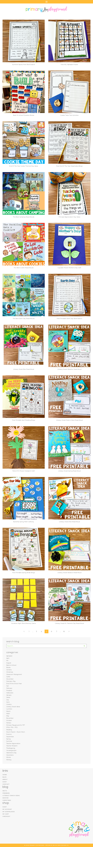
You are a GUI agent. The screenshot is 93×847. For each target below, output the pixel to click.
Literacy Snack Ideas (13, 706)
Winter (8, 757)
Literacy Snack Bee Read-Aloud (23, 369)
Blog (5, 777)
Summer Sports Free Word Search (23, 64)
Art (7, 660)
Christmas (9, 672)
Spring (8, 739)
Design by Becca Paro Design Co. (57, 845)
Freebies (9, 690)
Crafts (8, 677)
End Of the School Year (14, 683)
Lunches (9, 709)
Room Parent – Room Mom (15, 732)
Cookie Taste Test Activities (69, 115)
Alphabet (9, 656)
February (9, 688)
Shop (5, 781)
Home (5, 774)
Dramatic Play (11, 681)
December (10, 679)
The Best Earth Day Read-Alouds (24, 318)
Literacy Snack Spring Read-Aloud (69, 471)
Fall (7, 686)
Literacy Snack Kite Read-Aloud (69, 522)
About (5, 779)
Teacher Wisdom (12, 746)
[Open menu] (46, 1)
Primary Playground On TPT (15, 725)
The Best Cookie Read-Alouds (23, 268)
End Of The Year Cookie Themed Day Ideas (23, 166)
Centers (9, 670)
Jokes (8, 697)
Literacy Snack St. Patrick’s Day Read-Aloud (69, 623)
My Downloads (9, 811)
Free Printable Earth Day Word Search (69, 318)
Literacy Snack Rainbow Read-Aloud (69, 572)
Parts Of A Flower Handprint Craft (23, 471)
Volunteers (9, 755)
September (10, 736)
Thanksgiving (10, 748)
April (7, 658)
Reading (9, 730)
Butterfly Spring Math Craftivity (23, 522)
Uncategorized (11, 750)
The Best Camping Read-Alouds (23, 217)
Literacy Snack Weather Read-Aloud (69, 369)
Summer (9, 741)
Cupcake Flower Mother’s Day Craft (69, 268)
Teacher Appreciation (13, 743)
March (8, 711)
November (10, 718)
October (9, 720)
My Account (7, 809)
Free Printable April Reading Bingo (23, 420)
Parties (8, 723)
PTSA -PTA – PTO (12, 727)
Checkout (6, 816)
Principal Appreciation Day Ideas (69, 217)
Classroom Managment (14, 674)
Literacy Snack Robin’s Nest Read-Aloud (69, 420)
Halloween (9, 693)
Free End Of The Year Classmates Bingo (69, 166)
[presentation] (24, 41)
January (8, 695)
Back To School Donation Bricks (23, 115)
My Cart (6, 814)
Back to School (11, 665)
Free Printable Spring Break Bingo (23, 572)
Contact (6, 784)
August (8, 663)
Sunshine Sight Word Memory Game (23, 623)
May (7, 716)
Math (8, 713)
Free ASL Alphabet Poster (69, 64)
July (7, 700)
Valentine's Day (11, 753)
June (8, 702)
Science (9, 734)
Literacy (9, 704)
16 (64, 631)
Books (8, 667)
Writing (8, 760)
